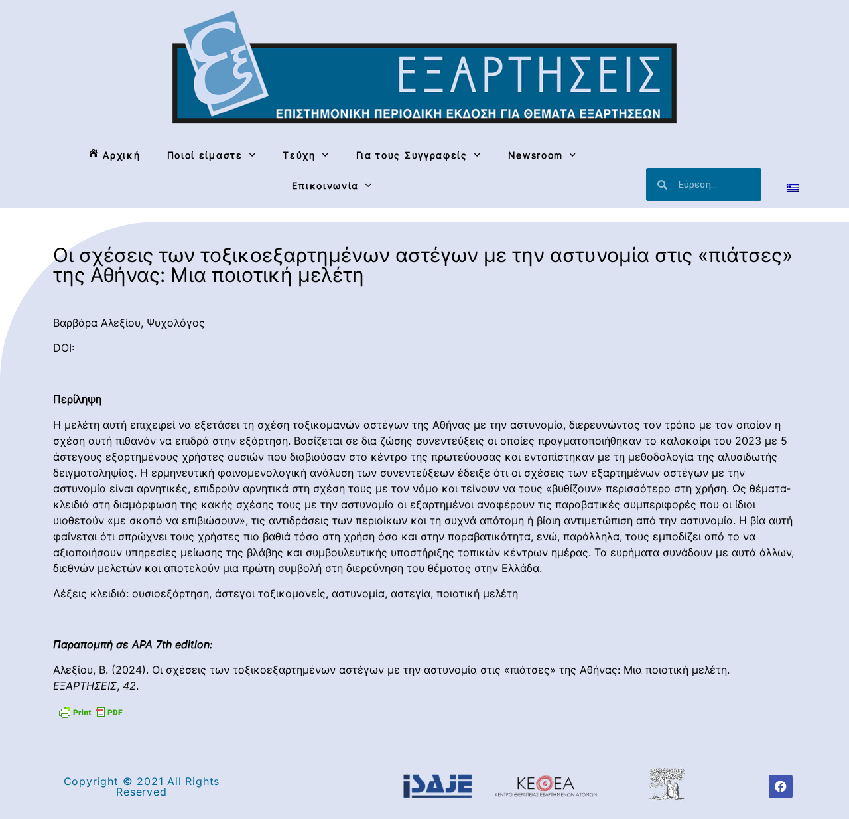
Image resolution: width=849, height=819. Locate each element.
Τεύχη (299, 155)
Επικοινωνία (325, 185)
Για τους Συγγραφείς (412, 155)
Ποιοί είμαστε (205, 155)
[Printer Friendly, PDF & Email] (90, 711)
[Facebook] (781, 786)
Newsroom (536, 155)
